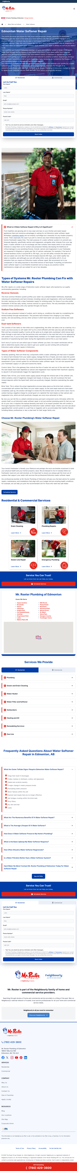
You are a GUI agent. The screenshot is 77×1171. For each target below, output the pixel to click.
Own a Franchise (7, 1095)
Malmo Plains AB (22, 619)
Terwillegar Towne (46, 618)
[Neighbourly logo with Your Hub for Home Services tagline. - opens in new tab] (54, 976)
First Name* (6, 84)
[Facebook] (3, 1057)
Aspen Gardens (22, 603)
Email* (5, 100)
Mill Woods (43, 603)
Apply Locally (6, 1099)
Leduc (19, 618)
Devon (19, 606)
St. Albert (43, 612)
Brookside (20, 604)
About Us (5, 1087)
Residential (21, 77)
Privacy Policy (31, 1148)
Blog (3, 1111)
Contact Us (6, 1091)
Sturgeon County (45, 616)
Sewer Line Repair (18, 560)
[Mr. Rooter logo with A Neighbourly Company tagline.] (38, 1032)
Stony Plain (43, 614)
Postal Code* (7, 116)
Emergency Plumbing (50, 560)
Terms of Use (20, 1148)
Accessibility (42, 1148)
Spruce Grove (44, 610)
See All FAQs (38, 876)
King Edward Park (23, 616)
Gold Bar (20, 614)
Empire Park (21, 610)
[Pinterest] (21, 1057)
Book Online (38, 134)
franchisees (59, 127)
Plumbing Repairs (49, 526)
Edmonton (20, 608)
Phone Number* (8, 108)
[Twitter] (7, 1057)
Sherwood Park (45, 608)
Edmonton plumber (28, 50)
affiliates (51, 127)
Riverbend (43, 606)
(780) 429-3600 (12, 1042)
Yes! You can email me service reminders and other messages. (24, 125)
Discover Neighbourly (37, 1015)
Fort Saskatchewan (23, 612)
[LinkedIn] (25, 1057)
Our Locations (6, 1115)
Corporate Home (8, 1123)
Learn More (15, 533)
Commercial (58, 77)
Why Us (4, 1083)
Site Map (5, 1119)
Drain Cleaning (17, 526)
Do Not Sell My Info (55, 1148)
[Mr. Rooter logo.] (27, 976)
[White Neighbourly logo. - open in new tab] (6, 1)
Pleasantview (44, 604)
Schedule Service (9, 492)
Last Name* (6, 92)
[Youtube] (16, 1057)
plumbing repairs (18, 235)
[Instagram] (12, 1057)
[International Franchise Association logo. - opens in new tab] (5, 1129)
